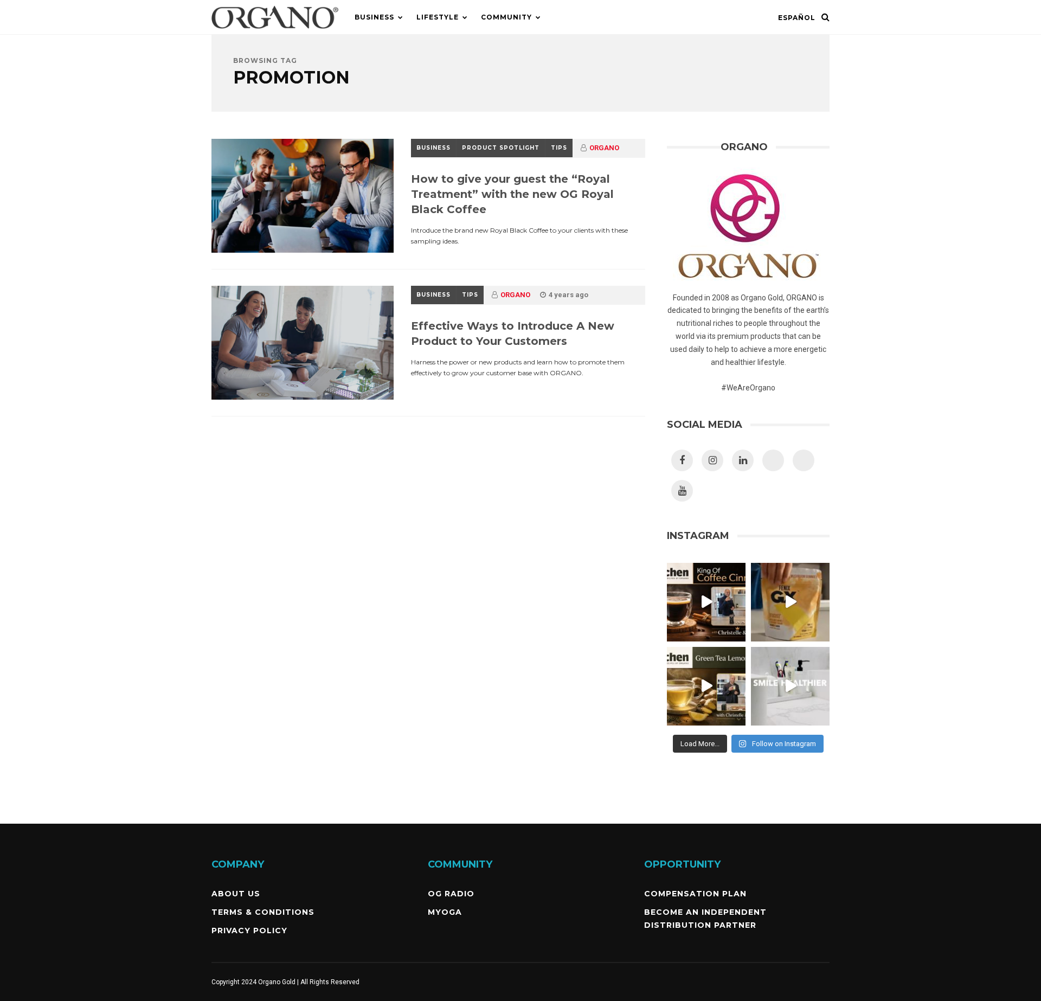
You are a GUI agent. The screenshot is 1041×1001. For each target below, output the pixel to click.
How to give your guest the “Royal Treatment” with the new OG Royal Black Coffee (512, 194)
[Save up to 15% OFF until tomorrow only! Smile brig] (790, 686)
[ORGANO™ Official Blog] (274, 32)
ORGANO (604, 148)
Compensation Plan (695, 894)
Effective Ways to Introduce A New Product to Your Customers (512, 333)
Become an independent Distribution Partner (705, 918)
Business (374, 17)
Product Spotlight (500, 147)
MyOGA (445, 912)
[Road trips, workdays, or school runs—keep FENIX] (790, 602)
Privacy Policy (249, 930)
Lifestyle (437, 17)
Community (506, 17)
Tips (559, 147)
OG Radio (451, 894)
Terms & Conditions (262, 912)
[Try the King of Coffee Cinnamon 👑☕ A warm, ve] (706, 602)
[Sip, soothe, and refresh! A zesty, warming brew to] (706, 686)
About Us (235, 894)
